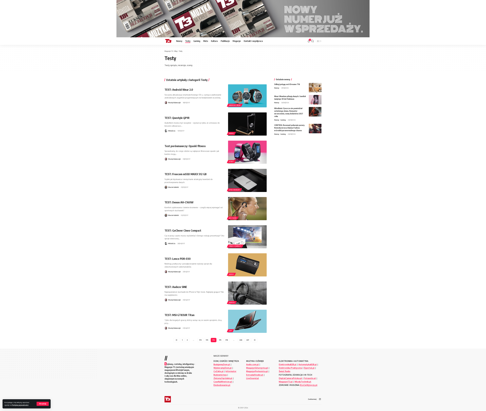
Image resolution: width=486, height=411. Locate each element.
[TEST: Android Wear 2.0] (247, 95)
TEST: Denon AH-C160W (179, 202)
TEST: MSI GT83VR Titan (179, 315)
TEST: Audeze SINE (176, 287)
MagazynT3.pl (286, 381)
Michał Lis (171, 131)
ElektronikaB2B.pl (288, 364)
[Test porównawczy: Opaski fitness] (247, 152)
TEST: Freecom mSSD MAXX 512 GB (186, 174)
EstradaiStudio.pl (254, 375)
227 (247, 340)
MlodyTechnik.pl (303, 381)
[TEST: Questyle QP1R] (247, 124)
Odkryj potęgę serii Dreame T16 (287, 84)
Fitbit (231, 161)
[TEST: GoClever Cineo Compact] (247, 236)
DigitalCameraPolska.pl (290, 378)
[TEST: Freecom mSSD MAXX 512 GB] (247, 180)
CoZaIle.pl (219, 371)
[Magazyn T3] (168, 41)
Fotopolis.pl (310, 378)
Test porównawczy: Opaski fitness (185, 146)
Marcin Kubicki (173, 187)
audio (231, 133)
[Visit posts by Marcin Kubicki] (166, 187)
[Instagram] (319, 399)
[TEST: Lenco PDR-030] (247, 264)
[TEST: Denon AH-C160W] (247, 208)
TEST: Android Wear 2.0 (179, 89)
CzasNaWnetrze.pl (223, 381)
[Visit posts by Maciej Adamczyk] (166, 102)
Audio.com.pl (252, 364)
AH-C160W (233, 218)
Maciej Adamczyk (174, 103)
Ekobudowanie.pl (222, 385)
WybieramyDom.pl (223, 368)
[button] (43, 404)
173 (207, 340)
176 (226, 340)
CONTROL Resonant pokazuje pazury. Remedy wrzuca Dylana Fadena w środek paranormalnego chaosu (289, 128)
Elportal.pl (309, 368)
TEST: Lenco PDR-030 (178, 258)
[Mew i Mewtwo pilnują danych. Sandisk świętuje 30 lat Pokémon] (315, 99)
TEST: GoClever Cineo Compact (183, 230)
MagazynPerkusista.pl (257, 371)
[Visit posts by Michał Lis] (166, 130)
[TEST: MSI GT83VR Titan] (247, 321)
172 (200, 340)
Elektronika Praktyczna (290, 368)
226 (240, 340)
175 (220, 340)
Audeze (232, 302)
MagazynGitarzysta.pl (257, 368)
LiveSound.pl (252, 378)
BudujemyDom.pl (222, 364)
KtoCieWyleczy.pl (308, 385)
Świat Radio (284, 371)
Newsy (276, 88)
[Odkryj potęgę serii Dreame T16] (315, 87)
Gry (230, 330)
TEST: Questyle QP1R (177, 118)
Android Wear (234, 105)
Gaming (283, 120)
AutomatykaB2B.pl (307, 364)
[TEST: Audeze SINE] (247, 293)
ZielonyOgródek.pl (223, 378)
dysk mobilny (234, 190)
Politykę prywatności (20, 405)
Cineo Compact (235, 246)
